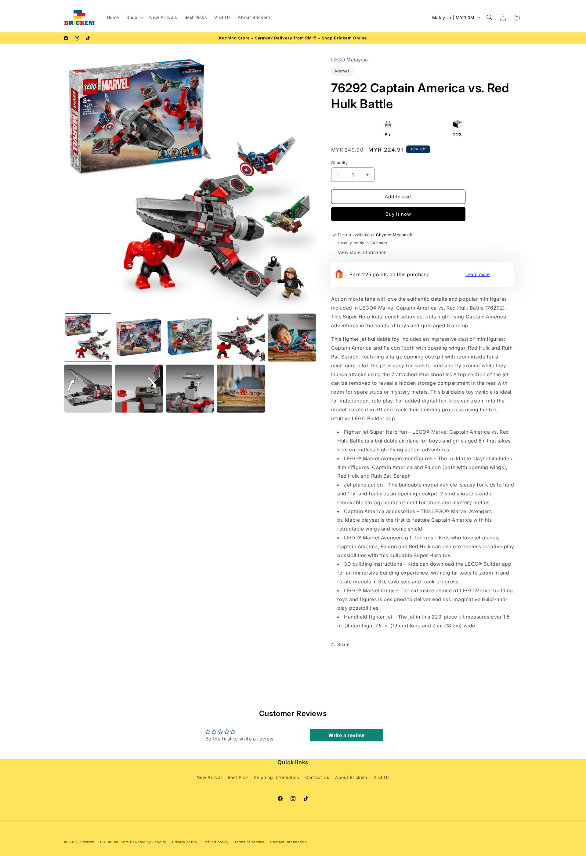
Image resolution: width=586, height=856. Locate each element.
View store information (362, 252)
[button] (134, 17)
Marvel (342, 70)
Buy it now (398, 214)
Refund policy (216, 842)
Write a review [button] (346, 735)
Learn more (477, 274)
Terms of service (249, 842)
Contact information (288, 842)
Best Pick (238, 777)
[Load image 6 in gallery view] (88, 389)
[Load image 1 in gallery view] (88, 338)
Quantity (339, 162)
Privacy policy (184, 842)
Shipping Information (276, 777)
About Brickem (351, 777)
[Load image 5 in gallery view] (292, 338)
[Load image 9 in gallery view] (241, 389)
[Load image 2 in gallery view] (139, 338)
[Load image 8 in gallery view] (190, 389)
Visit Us (381, 777)
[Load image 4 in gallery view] (241, 338)
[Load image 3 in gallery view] (190, 338)
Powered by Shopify (148, 842)
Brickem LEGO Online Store (104, 842)
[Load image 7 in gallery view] (139, 389)
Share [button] (343, 644)
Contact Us (317, 777)
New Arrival (209, 777)
